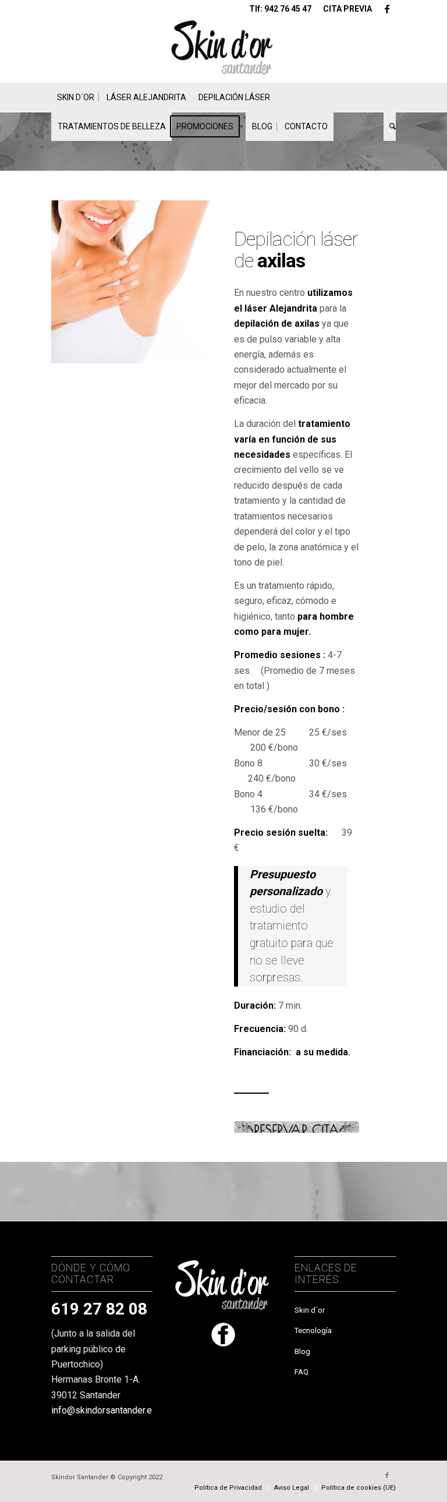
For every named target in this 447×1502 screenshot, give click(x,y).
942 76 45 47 (287, 8)
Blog (302, 1351)
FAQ (301, 1371)
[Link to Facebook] (387, 8)
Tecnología (313, 1330)
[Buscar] (390, 126)
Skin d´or (310, 1310)
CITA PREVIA (347, 8)
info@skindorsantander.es (104, 1410)
